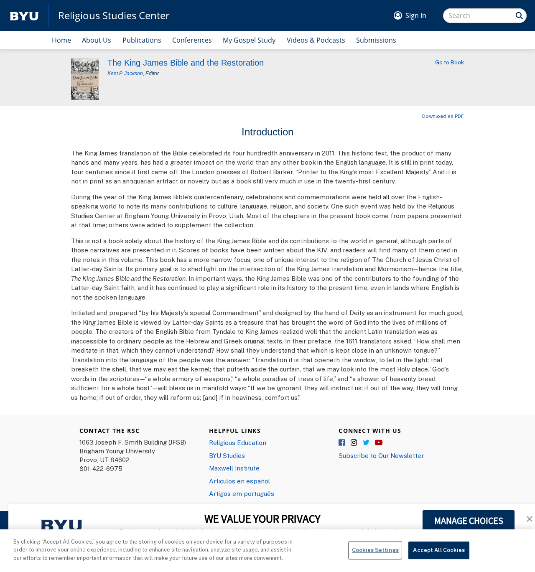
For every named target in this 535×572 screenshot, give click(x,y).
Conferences (192, 40)
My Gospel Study (249, 40)
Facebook (342, 443)
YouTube (378, 443)
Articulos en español (239, 481)
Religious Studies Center (114, 15)
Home (61, 40)
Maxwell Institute (234, 468)
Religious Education (237, 442)
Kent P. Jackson (125, 73)
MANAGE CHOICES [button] (468, 520)
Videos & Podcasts (316, 40)
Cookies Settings (375, 550)
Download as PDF (443, 116)
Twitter (366, 443)
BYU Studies (227, 455)
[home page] (24, 15)
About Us (96, 40)
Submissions (376, 40)
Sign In (415, 15)
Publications (141, 40)
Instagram (354, 443)
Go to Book (449, 62)
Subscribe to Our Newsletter (381, 455)
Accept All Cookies (438, 550)
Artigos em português (241, 493)
